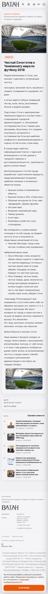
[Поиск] (23, 4)
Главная (4, 518)
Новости (9, 57)
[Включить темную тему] (28, 4)
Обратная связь (17, 536)
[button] (44, 4)
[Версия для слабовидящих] (34, 4)
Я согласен (24, 588)
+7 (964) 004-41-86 (23, 525)
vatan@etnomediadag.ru (24, 528)
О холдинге (5, 536)
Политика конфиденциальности (12, 540)
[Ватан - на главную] (12, 4)
